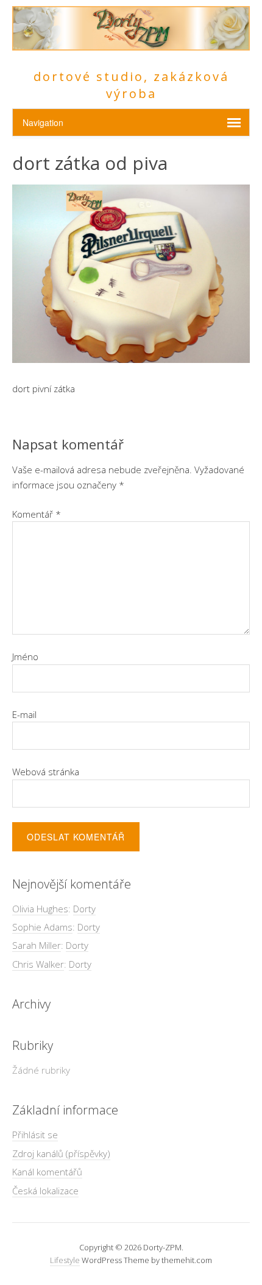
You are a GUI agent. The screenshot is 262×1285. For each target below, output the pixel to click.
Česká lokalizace (45, 1191)
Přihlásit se (35, 1134)
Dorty (84, 909)
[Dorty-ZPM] (131, 43)
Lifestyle (65, 1260)
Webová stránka (45, 772)
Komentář (36, 514)
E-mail (24, 714)
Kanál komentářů (47, 1172)
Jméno (25, 656)
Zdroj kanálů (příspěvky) (61, 1153)
